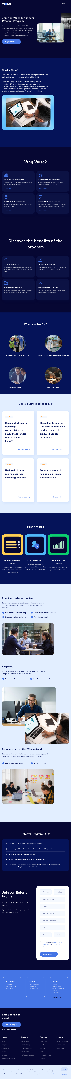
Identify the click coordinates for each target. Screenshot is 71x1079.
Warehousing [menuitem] (25, 1041)
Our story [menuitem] (43, 1045)
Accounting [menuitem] (5, 1048)
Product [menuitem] (4, 1037)
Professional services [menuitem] (27, 1055)
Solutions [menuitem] (24, 1037)
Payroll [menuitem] (3, 1051)
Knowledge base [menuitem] (45, 1055)
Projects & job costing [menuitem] (8, 1058)
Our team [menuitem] (43, 1048)
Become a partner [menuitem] (62, 1041)
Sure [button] (64, 1069)
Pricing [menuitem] (3, 1041)
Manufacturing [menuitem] (25, 1045)
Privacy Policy (52, 1074)
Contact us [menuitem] (43, 1041)
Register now (10, 42)
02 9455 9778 (12, 1030)
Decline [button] (64, 1074)
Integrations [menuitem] (5, 1045)
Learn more (9, 435)
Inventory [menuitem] (4, 1055)
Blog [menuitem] (41, 1051)
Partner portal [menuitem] (60, 1045)
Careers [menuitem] (42, 1058)
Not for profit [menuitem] (25, 1051)
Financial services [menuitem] (26, 1048)
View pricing (10, 1025)
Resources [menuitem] (44, 1037)
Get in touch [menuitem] (60, 1048)
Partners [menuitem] (59, 1037)
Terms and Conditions (10, 912)
